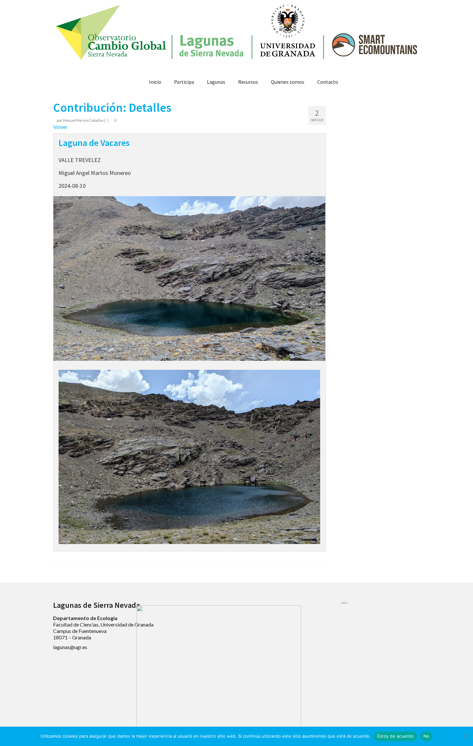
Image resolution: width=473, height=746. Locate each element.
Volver (60, 127)
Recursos (248, 82)
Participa (184, 82)
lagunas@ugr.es (70, 647)
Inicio (155, 82)
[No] (465, 736)
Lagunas (216, 82)
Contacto (327, 82)
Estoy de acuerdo (395, 736)
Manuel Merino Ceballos (83, 120)
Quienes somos (287, 82)
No (426, 736)
